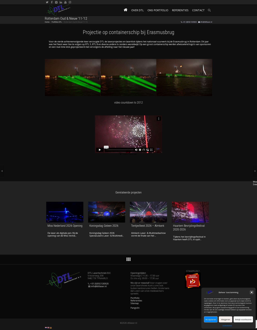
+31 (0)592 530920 (189, 22)
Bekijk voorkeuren (243, 319)
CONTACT (198, 10)
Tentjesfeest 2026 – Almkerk (147, 225)
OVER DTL (137, 10)
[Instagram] (70, 2)
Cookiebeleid (227, 325)
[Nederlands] (46, 327)
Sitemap (135, 303)
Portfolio (135, 297)
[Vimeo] (56, 2)
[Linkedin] (61, 2)
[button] (251, 292)
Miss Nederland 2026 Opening (65, 225)
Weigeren (225, 319)
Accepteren (210, 319)
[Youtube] (65, 2)
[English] (48, 327)
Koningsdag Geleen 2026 (103, 225)
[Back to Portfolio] (128, 260)
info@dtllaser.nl (206, 22)
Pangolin (135, 307)
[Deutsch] (51, 327)
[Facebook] (52, 2)
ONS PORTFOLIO (158, 10)
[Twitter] (47, 2)
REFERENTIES (180, 10)
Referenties (136, 300)
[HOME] (126, 10)
